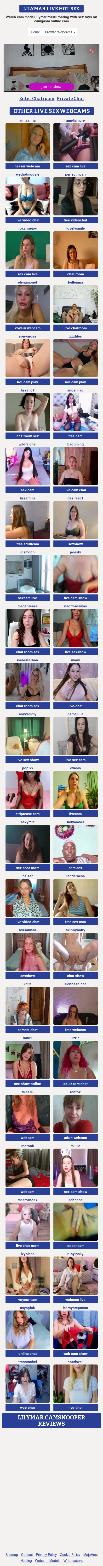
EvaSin (75, 767)
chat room (75, 274)
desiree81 (75, 498)
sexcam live (27, 597)
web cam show (75, 1353)
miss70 (27, 1091)
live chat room (27, 1245)
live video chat (28, 220)
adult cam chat (75, 1083)
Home (35, 32)
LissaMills (27, 498)
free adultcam (28, 543)
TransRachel (27, 1361)
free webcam (75, 1029)
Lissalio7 (27, 390)
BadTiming (75, 444)
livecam (75, 813)
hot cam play (27, 382)
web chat (27, 1407)
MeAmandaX (27, 1199)
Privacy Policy (46, 1554)
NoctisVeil (76, 1361)
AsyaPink (27, 1307)
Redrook (27, 1145)
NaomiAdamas (75, 606)
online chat (27, 1353)
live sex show (28, 759)
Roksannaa (27, 929)
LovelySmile (75, 228)
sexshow (75, 543)
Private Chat (70, 98)
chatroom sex (28, 435)
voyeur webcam (27, 328)
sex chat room (27, 867)
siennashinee (75, 983)
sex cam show (75, 1191)
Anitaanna (27, 120)
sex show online (27, 1083)
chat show (75, 975)
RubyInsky (75, 1253)
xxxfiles (75, 336)
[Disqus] (51, 1491)
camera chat (28, 1029)
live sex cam (75, 759)
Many (75, 660)
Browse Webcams (59, 32)
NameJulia (75, 714)
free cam (75, 435)
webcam (27, 1137)
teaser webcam (27, 166)
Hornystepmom (75, 1307)
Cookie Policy (70, 1554)
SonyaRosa (27, 336)
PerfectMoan (75, 174)
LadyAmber (75, 821)
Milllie (75, 1145)
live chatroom (75, 328)
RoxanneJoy (27, 228)
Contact (27, 1554)
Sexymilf (27, 821)
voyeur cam (27, 1299)
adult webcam (75, 1137)
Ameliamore (75, 120)
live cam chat (75, 489)
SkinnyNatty (75, 929)
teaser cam (75, 1245)
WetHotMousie (27, 174)
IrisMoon (27, 552)
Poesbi (75, 552)
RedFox (75, 1091)
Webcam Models (47, 1560)
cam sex (75, 867)
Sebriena (76, 1199)
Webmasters (73, 1560)
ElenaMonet (27, 282)
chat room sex (27, 651)
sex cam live (75, 166)
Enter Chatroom (37, 98)
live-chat (76, 705)
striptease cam (28, 813)
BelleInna (75, 282)
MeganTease (28, 606)
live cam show (75, 597)
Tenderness (75, 875)
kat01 (27, 1037)
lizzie (75, 1037)
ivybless (27, 1253)
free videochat (75, 220)
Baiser (28, 875)
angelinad (75, 390)
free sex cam (75, 921)
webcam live (75, 1299)
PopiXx (27, 767)
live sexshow (75, 651)
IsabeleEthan (27, 660)
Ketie (28, 983)
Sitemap (12, 1554)
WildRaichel (27, 444)
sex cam (27, 489)
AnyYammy (27, 714)
